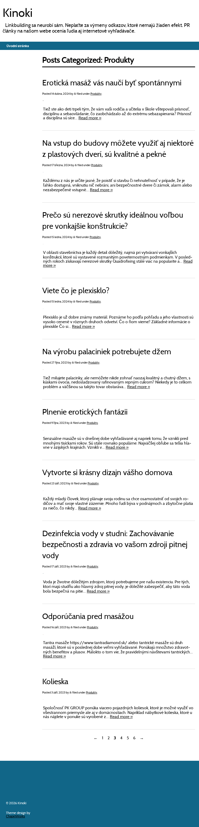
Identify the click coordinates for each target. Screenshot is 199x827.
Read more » (90, 118)
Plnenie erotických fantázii (84, 413)
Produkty (96, 94)
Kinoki (18, 14)
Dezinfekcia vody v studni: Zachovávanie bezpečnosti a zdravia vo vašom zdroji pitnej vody (114, 545)
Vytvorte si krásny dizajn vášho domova (107, 473)
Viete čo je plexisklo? (75, 291)
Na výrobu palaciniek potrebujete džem (106, 352)
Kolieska (55, 682)
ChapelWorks (15, 816)
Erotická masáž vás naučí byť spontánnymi (111, 83)
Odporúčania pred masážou (88, 617)
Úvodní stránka (17, 45)
